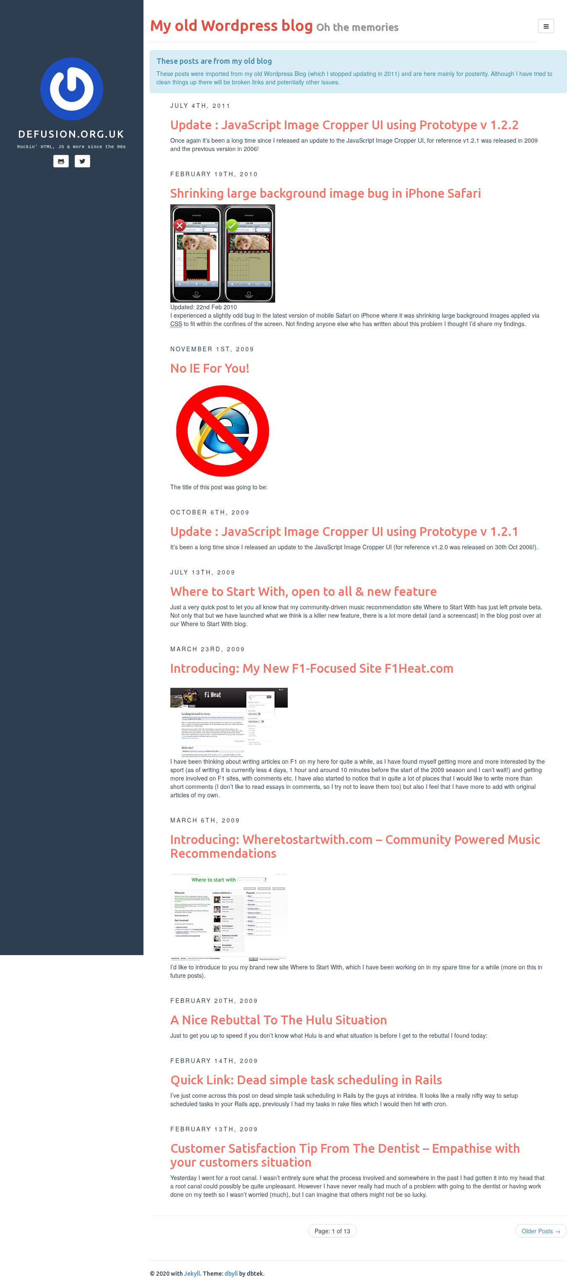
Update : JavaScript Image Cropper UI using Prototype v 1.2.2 (344, 124)
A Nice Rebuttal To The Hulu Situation (278, 1020)
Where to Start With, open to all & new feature (303, 591)
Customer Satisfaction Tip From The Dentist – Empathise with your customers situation (345, 1155)
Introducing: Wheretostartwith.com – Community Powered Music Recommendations (355, 846)
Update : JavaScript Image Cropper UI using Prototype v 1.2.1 (344, 531)
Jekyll (192, 1273)
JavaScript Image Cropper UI (385, 140)
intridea (407, 1095)
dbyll (231, 1273)
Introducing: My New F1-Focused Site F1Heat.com (312, 668)
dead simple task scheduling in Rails (308, 1095)
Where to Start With (450, 607)
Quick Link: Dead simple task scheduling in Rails (306, 1080)
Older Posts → (541, 1231)
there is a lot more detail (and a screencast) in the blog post (442, 615)
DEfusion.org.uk (71, 134)
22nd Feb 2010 (216, 307)
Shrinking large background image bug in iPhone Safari (325, 193)
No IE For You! (210, 368)
